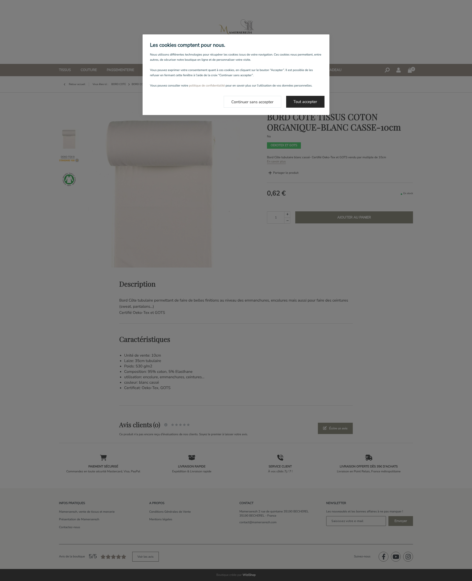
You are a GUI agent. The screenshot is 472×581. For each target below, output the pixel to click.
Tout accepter (305, 101)
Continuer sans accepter (252, 102)
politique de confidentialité (207, 86)
